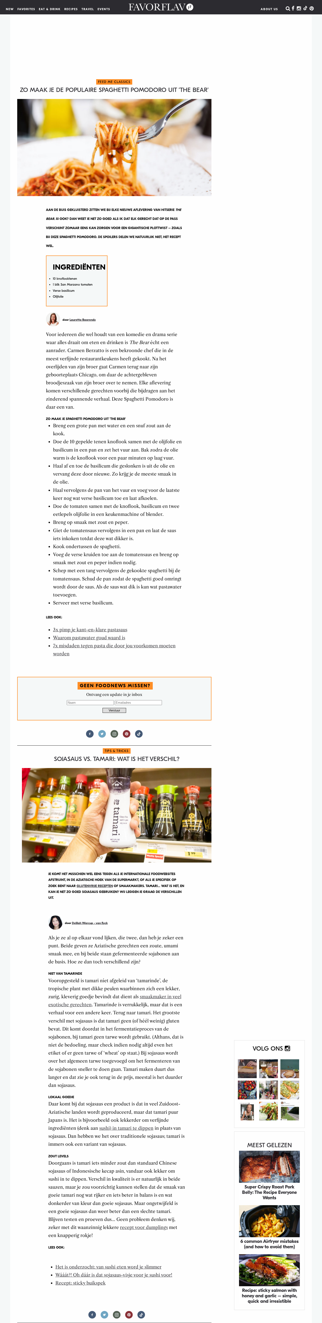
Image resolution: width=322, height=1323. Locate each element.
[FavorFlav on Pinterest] (311, 8)
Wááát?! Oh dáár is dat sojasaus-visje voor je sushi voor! (113, 1275)
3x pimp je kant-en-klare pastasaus (90, 630)
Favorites (26, 9)
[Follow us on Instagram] (114, 736)
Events (104, 9)
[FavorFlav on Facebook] (293, 8)
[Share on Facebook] (90, 736)
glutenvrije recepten (95, 886)
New (10, 9)
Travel (88, 9)
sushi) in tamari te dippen (126, 1128)
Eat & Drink (50, 9)
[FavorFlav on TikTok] (305, 8)
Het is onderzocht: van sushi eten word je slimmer (108, 1267)
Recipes (71, 9)
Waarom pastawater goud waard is (89, 638)
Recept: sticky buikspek (80, 1283)
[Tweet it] (102, 736)
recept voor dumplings (144, 1227)
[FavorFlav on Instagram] (299, 8)
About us (269, 9)
